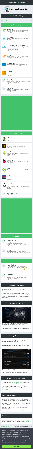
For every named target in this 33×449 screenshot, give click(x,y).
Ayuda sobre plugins (16, 25)
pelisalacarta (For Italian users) (16, 45)
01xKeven (27, 421)
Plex (8, 145)
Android (9, 152)
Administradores (12, 410)
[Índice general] (16, 9)
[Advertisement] (16, 112)
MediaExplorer (11, 63)
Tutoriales (10, 88)
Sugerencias (16, 236)
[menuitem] (12, 2)
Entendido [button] (16, 446)
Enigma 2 (9, 183)
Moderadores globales (21, 410)
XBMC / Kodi (10, 137)
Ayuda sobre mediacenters (16, 133)
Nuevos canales (11, 240)
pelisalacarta (10, 37)
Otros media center (12, 193)
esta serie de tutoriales (17, 382)
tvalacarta (10, 29)
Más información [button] (20, 442)
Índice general (5, 426)
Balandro (9, 71)
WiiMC (8, 175)
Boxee (8, 168)
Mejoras (9, 250)
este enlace (5, 389)
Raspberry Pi (10, 160)
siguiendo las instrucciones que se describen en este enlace (16, 371)
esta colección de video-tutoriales (10, 326)
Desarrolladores (11, 265)
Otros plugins (11, 80)
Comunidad (10, 274)
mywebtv (9, 55)
